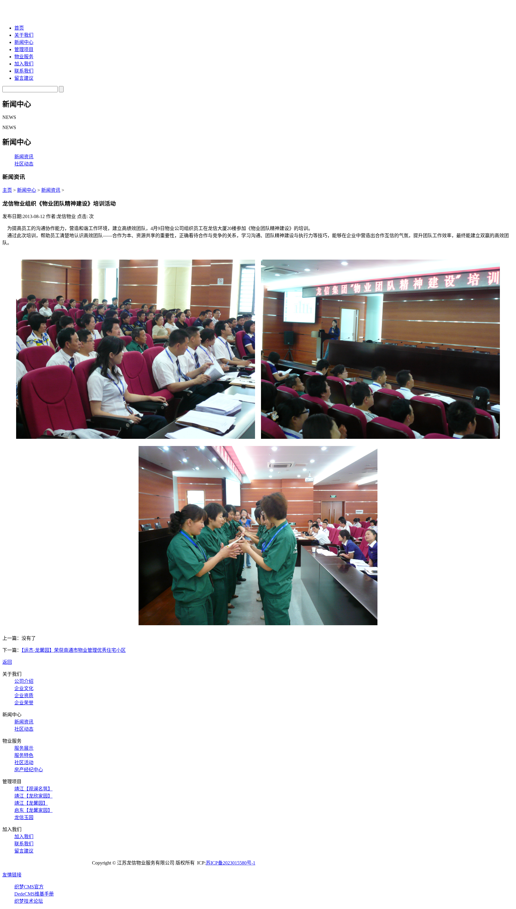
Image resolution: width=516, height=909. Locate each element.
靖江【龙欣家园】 (33, 795)
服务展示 (23, 748)
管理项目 (23, 49)
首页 (19, 27)
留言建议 (23, 78)
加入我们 (23, 63)
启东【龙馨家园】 (33, 810)
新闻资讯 (23, 156)
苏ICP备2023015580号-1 (230, 862)
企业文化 (23, 688)
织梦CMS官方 (29, 886)
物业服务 (23, 56)
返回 (7, 662)
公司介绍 (23, 681)
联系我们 (23, 70)
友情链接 (12, 874)
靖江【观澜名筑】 (33, 788)
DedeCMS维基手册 (34, 893)
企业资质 (23, 695)
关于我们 (23, 35)
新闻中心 (23, 42)
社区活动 (23, 762)
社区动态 (23, 163)
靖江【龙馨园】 (31, 803)
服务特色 (23, 755)
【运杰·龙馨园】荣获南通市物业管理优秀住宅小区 (74, 650)
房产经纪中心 (28, 769)
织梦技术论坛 (28, 901)
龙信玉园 (23, 817)
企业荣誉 (23, 702)
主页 (7, 190)
